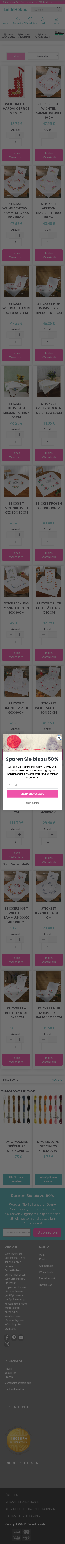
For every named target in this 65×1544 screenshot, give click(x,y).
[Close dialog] (59, 738)
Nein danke (32, 802)
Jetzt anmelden (32, 794)
